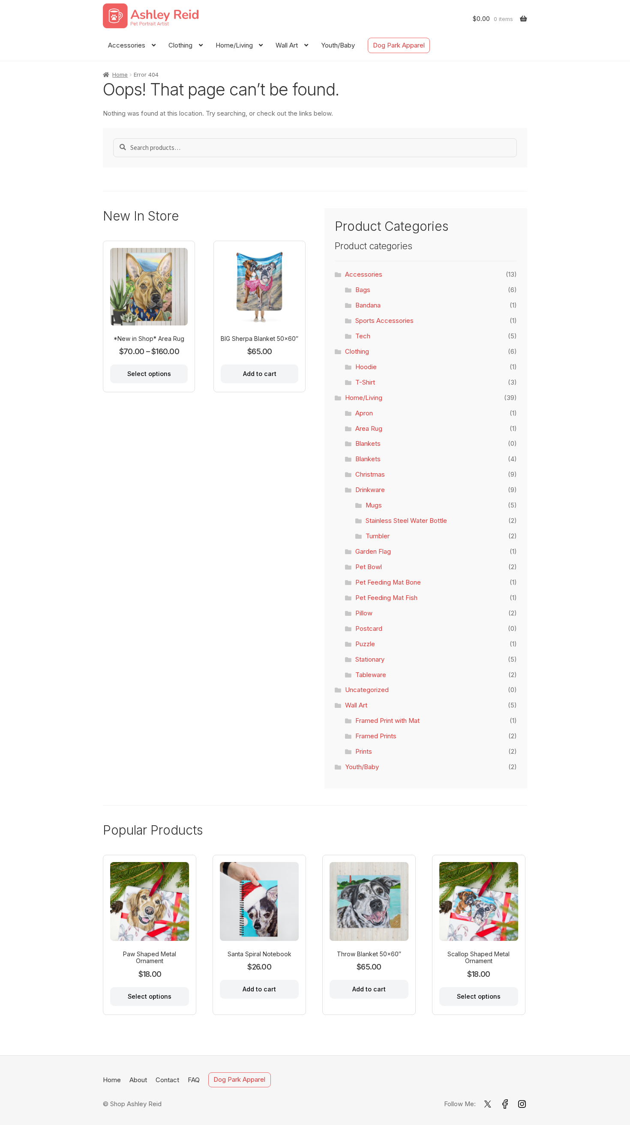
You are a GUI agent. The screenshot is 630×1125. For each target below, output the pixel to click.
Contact (167, 1080)
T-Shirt (365, 382)
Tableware (370, 675)
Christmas (370, 474)
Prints (363, 751)
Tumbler (378, 536)
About (138, 1080)
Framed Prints (375, 736)
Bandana (368, 305)
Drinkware (370, 490)
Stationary (369, 659)
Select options (149, 373)
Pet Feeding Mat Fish (386, 598)
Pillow (363, 613)
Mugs (374, 505)
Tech (362, 336)
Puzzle (365, 644)
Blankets (368, 444)
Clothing (180, 45)
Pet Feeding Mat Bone (388, 582)
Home (120, 74)
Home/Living (234, 45)
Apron (364, 413)
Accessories (126, 45)
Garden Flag (373, 551)
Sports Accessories (384, 321)
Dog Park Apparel (399, 45)
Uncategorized (367, 690)
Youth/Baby (338, 45)
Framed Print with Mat (387, 721)
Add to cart (259, 373)
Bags (362, 290)
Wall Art (287, 45)
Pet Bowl (368, 567)
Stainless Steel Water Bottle (406, 521)
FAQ (194, 1080)
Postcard (368, 629)
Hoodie (366, 367)
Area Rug (368, 429)
